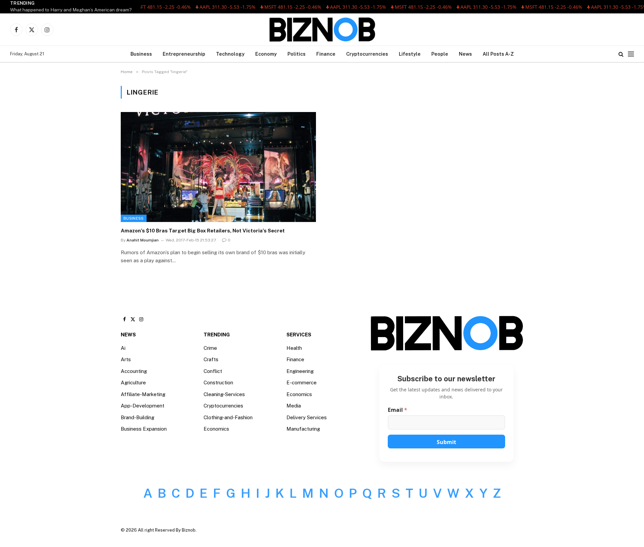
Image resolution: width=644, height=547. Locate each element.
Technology (230, 54)
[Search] (621, 54)
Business (141, 54)
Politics (296, 54)
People (439, 54)
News (465, 54)
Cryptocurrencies (367, 54)
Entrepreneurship (184, 54)
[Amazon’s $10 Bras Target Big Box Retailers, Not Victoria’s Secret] (218, 167)
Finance (325, 54)
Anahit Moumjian (142, 240)
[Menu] (631, 54)
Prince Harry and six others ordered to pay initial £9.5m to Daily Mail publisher (92, 9)
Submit (446, 442)
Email (397, 410)
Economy (266, 54)
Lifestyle (410, 54)
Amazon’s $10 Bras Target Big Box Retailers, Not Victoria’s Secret (203, 230)
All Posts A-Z (498, 54)
